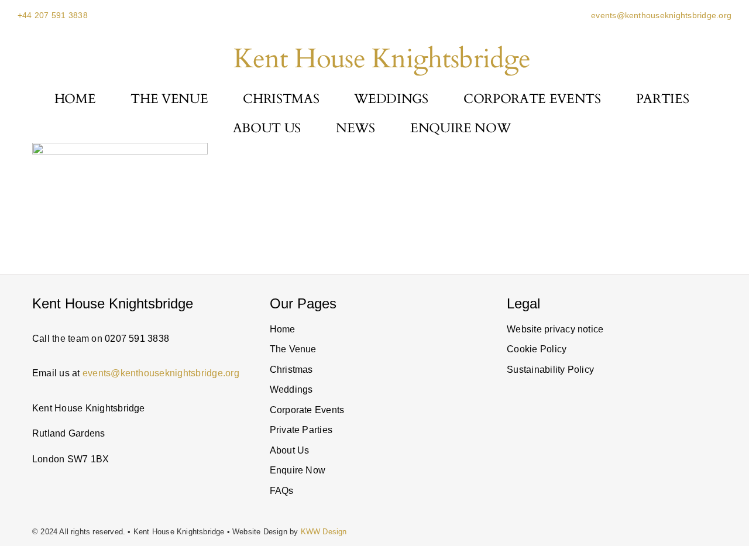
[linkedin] (546, 470)
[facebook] (619, 470)
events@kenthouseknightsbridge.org (660, 15)
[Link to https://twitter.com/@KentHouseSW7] (591, 470)
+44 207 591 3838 (53, 15)
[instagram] (510, 470)
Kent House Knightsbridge (381, 58)
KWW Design (324, 531)
